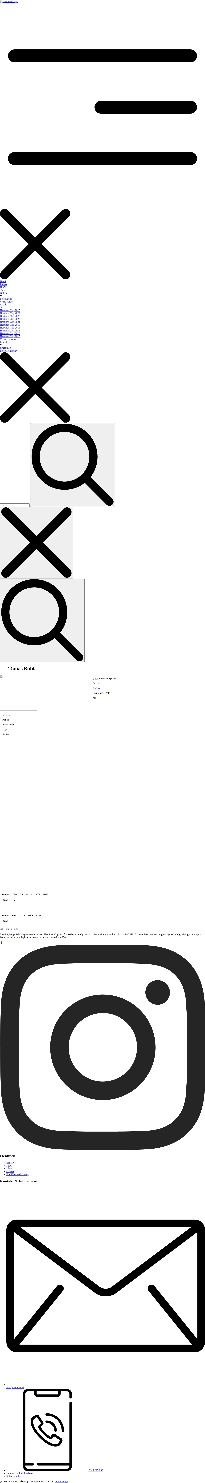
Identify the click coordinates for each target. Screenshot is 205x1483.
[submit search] (72, 465)
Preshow (96, 688)
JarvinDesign (61, 1481)
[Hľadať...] (15, 505)
